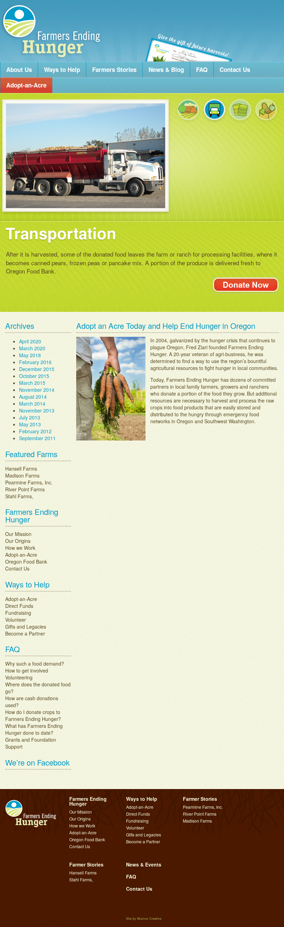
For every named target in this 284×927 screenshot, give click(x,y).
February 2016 (35, 296)
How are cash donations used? (31, 635)
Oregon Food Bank (26, 495)
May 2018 (30, 289)
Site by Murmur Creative (143, 852)
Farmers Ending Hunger (52, 30)
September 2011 (37, 372)
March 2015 (32, 316)
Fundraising (18, 546)
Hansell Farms (21, 402)
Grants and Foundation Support (30, 677)
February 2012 (35, 365)
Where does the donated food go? (38, 622)
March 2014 (32, 337)
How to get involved (26, 604)
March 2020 (32, 282)
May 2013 (30, 358)
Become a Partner (25, 567)
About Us (19, 69)
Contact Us (235, 69)
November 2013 (36, 344)
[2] (214, 111)
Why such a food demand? (34, 597)
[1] (188, 111)
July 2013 (29, 351)
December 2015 (36, 302)
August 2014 (33, 330)
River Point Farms (25, 423)
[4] (266, 111)
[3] (240, 111)
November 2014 (36, 323)
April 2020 (30, 275)
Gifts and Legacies (25, 560)
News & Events (143, 798)
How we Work (20, 481)
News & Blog (166, 69)
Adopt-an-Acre (26, 85)
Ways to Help (62, 69)
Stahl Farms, (19, 430)
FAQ (201, 69)
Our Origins (17, 474)
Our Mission (18, 467)
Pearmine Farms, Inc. (29, 416)
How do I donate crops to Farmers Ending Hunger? (33, 649)
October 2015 (34, 309)
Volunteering (19, 611)
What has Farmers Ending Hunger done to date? (34, 663)
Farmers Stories (114, 69)
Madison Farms (22, 409)
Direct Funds (19, 539)
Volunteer (15, 553)
